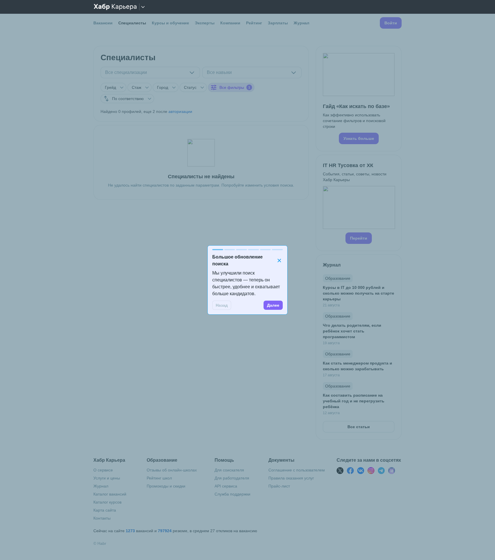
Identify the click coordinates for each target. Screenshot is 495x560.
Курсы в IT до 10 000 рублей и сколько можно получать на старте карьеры (358, 293)
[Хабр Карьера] (115, 7)
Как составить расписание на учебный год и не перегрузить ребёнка (353, 401)
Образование (337, 278)
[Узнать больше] (358, 98)
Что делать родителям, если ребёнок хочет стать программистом (352, 331)
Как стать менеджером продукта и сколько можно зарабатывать (357, 366)
